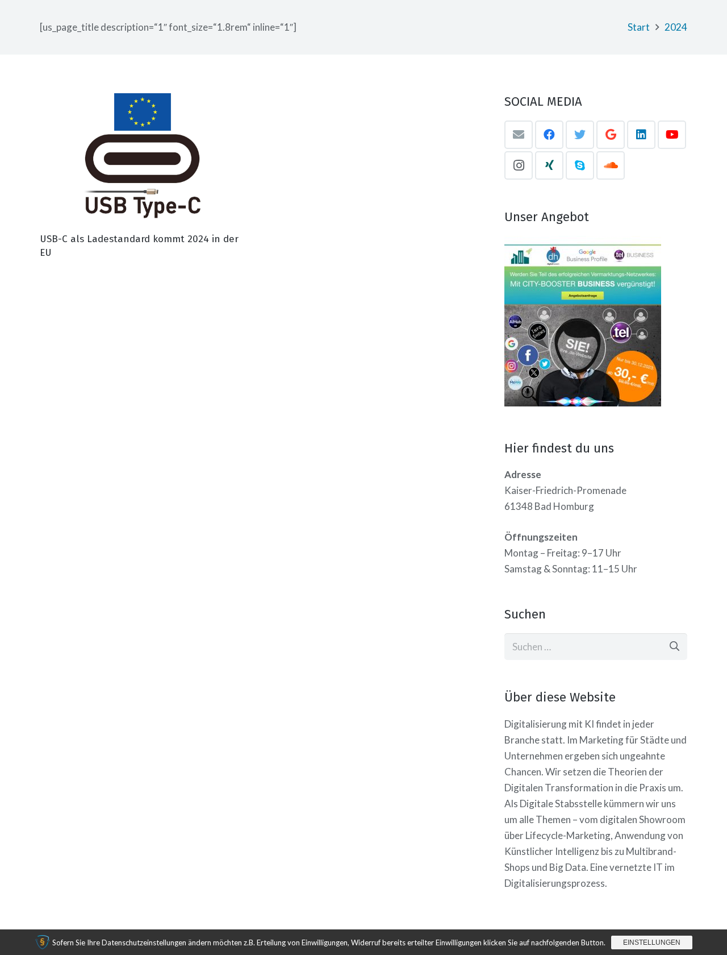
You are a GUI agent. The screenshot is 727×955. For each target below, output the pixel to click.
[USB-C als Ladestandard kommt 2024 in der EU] (140, 160)
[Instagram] (518, 165)
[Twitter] (580, 135)
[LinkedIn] (641, 135)
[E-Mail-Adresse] (518, 135)
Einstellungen (651, 942)
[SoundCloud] (610, 165)
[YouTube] (672, 135)
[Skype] (580, 165)
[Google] (610, 135)
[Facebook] (549, 135)
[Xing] (549, 165)
